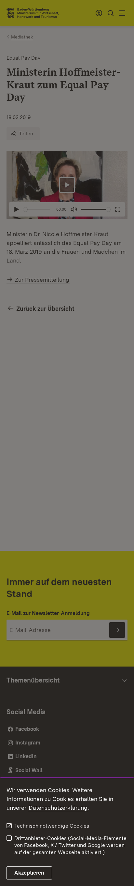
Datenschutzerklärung (58, 807)
